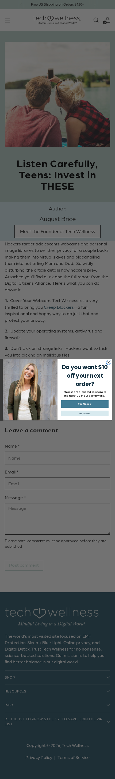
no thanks (84, 413)
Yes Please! (84, 403)
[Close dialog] (108, 362)
